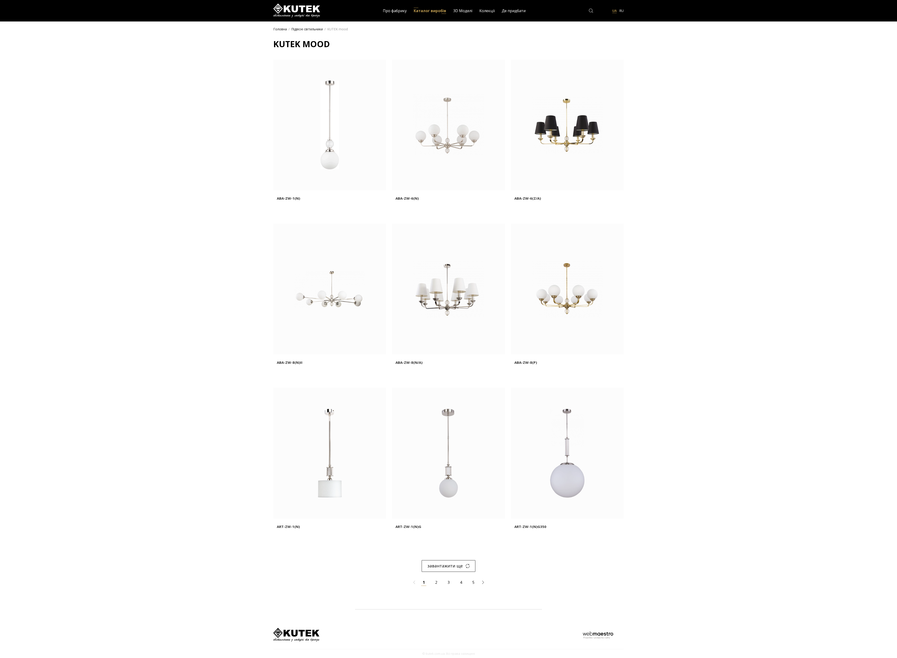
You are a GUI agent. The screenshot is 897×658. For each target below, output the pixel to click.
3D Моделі (462, 10)
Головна (280, 29)
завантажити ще (445, 566)
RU (621, 10)
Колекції (487, 10)
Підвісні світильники (307, 29)
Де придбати (514, 10)
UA (614, 10)
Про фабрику (395, 10)
